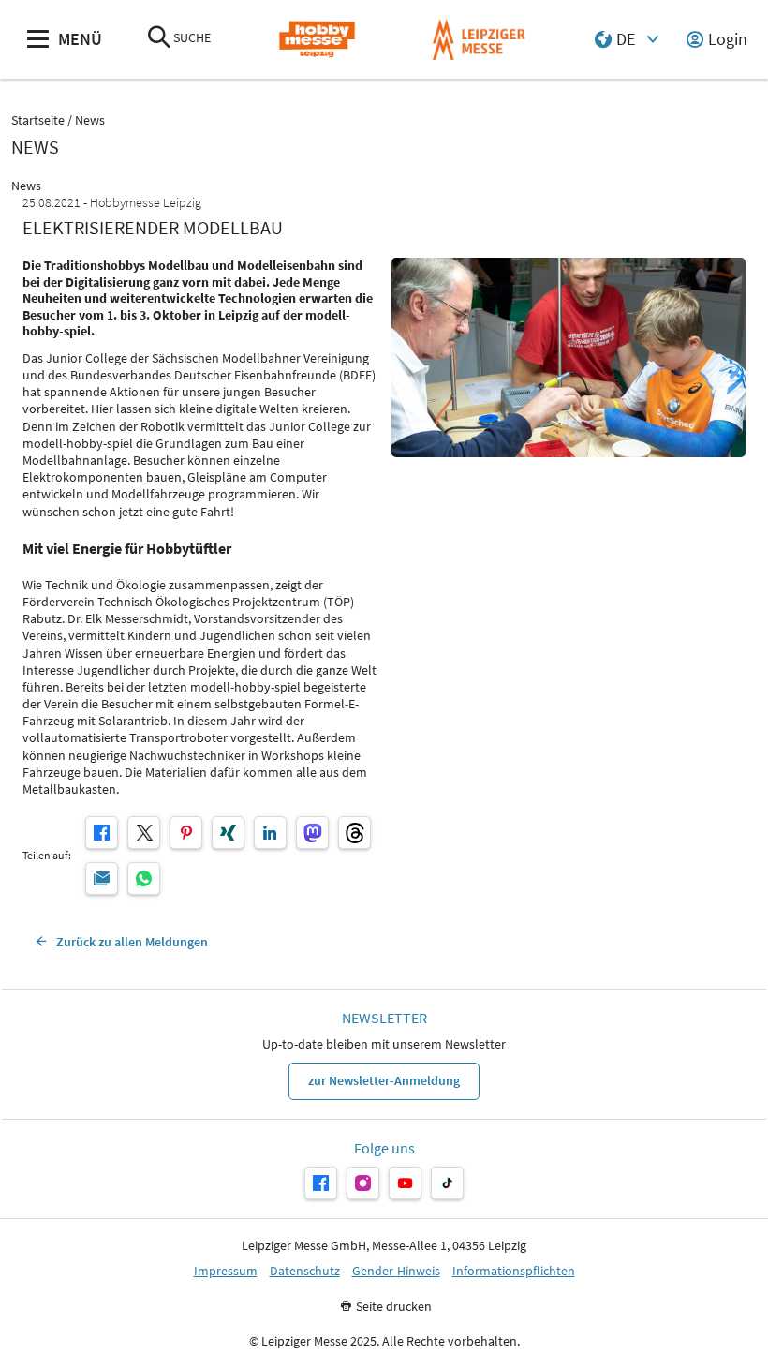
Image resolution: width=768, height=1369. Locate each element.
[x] (143, 832)
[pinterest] (186, 832)
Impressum (226, 1271)
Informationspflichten (513, 1271)
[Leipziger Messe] (479, 40)
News (90, 120)
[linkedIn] (270, 832)
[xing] (228, 832)
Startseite (38, 120)
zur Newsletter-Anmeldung (384, 1080)
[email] (101, 878)
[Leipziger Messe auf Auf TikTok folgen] (447, 1183)
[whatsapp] (143, 878)
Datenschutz (305, 1271)
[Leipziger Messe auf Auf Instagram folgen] (363, 1183)
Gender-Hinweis (396, 1271)
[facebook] (101, 832)
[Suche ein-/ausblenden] (159, 38)
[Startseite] (317, 40)
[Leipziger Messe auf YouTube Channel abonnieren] (405, 1183)
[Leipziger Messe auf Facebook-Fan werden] (320, 1183)
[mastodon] (312, 832)
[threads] (354, 832)
